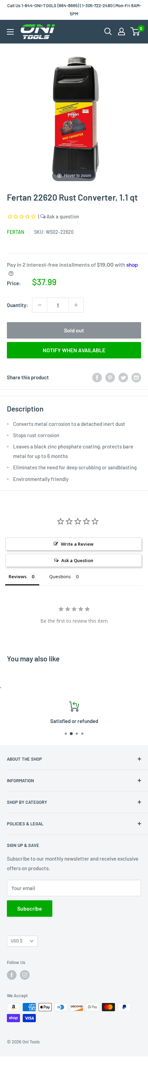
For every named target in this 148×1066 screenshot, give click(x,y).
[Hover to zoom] (74, 116)
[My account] (121, 31)
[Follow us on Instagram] (25, 975)
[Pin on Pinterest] (110, 377)
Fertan (15, 232)
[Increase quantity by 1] (76, 305)
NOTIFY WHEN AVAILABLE (74, 350)
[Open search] (108, 31)
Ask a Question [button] (77, 560)
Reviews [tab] (18, 576)
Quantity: (17, 305)
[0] (135, 31)
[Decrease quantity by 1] (39, 305)
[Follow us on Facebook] (12, 975)
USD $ (16, 940)
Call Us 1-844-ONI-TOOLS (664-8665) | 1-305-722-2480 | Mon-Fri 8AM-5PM (74, 9)
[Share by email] (136, 377)
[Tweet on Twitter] (123, 377)
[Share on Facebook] (97, 377)
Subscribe (29, 908)
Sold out (74, 330)
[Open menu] (10, 32)
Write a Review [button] (77, 544)
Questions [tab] (60, 576)
